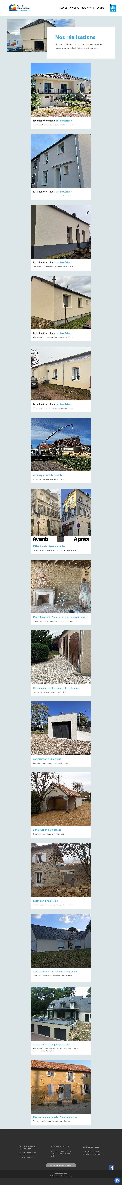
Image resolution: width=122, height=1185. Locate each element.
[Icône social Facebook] (111, 1167)
